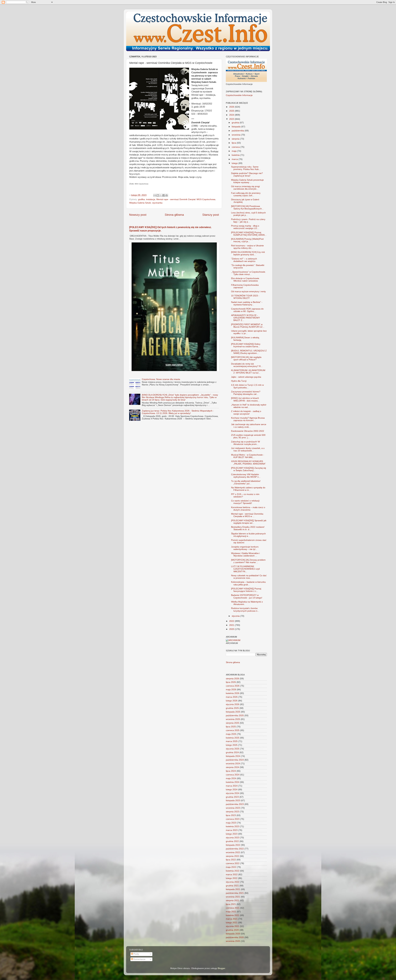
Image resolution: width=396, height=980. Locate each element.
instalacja (150, 199)
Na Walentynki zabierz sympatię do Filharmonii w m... (248, 488)
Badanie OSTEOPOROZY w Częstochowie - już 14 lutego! (246, 596)
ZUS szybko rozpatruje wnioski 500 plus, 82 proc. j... (248, 436)
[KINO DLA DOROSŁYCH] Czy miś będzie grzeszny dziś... (248, 253)
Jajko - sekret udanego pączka (246, 377)
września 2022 (233, 852)
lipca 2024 (231, 771)
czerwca (236, 147)
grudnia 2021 (232, 886)
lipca (234, 143)
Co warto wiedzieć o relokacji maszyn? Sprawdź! (245, 502)
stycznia (236, 616)
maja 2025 (231, 734)
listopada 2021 (233, 889)
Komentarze (139, 959)
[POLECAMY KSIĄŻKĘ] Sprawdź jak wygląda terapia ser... (248, 521)
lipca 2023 (231, 815)
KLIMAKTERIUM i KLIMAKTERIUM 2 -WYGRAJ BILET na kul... (248, 371)
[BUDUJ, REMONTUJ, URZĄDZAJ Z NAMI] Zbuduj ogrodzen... (249, 352)
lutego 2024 (231, 789)
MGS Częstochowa (206, 199)
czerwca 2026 (232, 686)
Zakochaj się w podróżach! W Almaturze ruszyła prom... (245, 443)
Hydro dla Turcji (238, 381)
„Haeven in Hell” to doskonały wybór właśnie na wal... (248, 406)
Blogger (221, 968)
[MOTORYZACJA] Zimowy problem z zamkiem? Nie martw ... (248, 561)
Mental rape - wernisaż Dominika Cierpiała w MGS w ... (247, 515)
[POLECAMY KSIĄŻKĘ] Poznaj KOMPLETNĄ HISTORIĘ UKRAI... (249, 233)
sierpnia (236, 139)
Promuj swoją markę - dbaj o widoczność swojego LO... (245, 227)
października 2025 (235, 715)
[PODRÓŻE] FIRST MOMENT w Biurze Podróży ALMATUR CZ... (247, 325)
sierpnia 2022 (232, 856)
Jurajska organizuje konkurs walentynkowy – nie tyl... (244, 548)
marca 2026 (232, 697)
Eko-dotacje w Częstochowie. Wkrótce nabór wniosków (245, 279)
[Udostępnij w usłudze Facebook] (163, 195)
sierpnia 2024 (232, 767)
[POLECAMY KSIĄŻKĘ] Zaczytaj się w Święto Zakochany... (248, 469)
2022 (232, 621)
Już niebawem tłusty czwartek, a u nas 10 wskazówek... (248, 449)
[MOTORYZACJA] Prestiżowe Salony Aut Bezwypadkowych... (247, 207)
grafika (141, 199)
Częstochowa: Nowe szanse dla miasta (161, 379)
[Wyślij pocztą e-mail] (154, 195)
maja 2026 (231, 689)
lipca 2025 (231, 726)
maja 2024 (231, 778)
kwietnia (236, 155)
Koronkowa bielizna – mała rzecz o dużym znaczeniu (248, 508)
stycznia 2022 (232, 882)
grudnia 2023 (232, 797)
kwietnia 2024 (232, 782)
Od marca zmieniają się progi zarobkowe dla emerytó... (245, 187)
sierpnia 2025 (232, 723)
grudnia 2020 (232, 930)
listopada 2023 (233, 800)
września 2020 (233, 941)
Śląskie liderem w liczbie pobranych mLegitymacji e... (248, 534)
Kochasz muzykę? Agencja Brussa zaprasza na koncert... (248, 419)
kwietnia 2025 (232, 738)
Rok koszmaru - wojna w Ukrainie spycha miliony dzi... (247, 246)
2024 (232, 115)
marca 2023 (232, 830)
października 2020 (235, 937)
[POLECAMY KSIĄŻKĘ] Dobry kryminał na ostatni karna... (245, 345)
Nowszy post (137, 214)
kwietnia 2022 (232, 871)
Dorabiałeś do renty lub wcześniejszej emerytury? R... (247, 365)
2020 (232, 629)
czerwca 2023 (232, 819)
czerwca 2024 (232, 775)
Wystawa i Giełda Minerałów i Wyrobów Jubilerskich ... (245, 554)
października (238, 130)
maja (234, 151)
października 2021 (235, 893)
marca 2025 (232, 741)
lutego (235, 163)
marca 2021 (232, 919)
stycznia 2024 (232, 793)
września (236, 135)
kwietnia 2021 (232, 915)
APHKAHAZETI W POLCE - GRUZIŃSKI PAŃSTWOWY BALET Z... (245, 317)
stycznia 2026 (232, 704)
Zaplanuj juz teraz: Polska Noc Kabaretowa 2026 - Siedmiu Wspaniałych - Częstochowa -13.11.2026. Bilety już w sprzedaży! (178, 412)
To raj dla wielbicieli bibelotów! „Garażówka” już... (245, 482)
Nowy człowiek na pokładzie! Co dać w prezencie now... (249, 576)
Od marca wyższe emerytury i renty (248, 291)
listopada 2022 (233, 845)
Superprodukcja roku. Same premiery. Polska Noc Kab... (245, 168)
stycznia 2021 (232, 926)
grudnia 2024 (232, 752)
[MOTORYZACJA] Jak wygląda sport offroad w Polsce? (246, 358)
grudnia (236, 122)
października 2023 (235, 804)
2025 (232, 111)
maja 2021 (231, 911)
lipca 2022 (231, 860)
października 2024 (235, 760)
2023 (232, 119)
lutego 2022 (231, 878)
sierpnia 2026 (232, 678)
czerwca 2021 (232, 908)
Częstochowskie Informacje (239, 95)
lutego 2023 (231, 834)
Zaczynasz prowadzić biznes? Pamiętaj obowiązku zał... (245, 392)
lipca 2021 (231, 904)
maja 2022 (231, 867)
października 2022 (235, 849)
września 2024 (233, 763)
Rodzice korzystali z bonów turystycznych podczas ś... (245, 609)
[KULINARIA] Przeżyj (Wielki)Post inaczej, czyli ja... (247, 240)
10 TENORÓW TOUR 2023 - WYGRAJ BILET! (245, 297)
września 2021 (233, 897)
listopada (236, 126)
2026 (232, 107)
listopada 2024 (233, 756)
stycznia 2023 (232, 837)
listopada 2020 (233, 934)
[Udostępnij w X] (160, 195)
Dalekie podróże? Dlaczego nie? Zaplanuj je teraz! (247, 174)
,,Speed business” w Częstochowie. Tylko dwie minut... (248, 273)
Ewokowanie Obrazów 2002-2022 (247, 431)
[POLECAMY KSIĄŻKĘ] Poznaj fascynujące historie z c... (246, 590)
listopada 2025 (233, 712)
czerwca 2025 (232, 730)
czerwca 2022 (232, 863)
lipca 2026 (231, 682)
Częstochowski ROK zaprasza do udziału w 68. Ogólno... (247, 310)
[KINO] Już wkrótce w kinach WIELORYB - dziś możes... (245, 399)
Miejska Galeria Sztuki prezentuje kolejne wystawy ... (247, 181)
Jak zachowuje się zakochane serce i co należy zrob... (248, 425)
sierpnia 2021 (232, 900)
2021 (232, 625)
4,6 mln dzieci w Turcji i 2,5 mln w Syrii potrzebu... (247, 386)
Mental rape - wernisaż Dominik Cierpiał (175, 199)
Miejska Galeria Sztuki (140, 203)
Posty (136, 954)
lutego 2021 (231, 922)
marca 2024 (232, 786)
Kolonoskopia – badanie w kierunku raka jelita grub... (248, 583)
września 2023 (233, 808)
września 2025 (233, 719)
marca (235, 159)
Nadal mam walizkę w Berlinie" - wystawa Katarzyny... (246, 303)
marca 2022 (232, 874)
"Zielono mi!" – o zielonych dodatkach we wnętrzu (244, 260)
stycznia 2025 (232, 749)
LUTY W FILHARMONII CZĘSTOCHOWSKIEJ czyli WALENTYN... (245, 569)
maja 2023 (231, 823)
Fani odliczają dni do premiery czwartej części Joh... (245, 194)
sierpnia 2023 (232, 811)
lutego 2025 (231, 745)
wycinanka (157, 203)
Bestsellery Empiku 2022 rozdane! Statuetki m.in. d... (248, 528)
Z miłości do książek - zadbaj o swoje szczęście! (246, 412)
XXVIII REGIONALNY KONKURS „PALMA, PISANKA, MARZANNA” (248, 462)
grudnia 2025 (232, 708)
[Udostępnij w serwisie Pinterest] (166, 195)
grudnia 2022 (232, 841)
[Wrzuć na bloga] (157, 195)
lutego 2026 (231, 701)
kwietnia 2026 (232, 693)
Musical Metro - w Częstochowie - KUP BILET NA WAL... (247, 456)
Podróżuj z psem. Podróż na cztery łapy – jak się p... (248, 220)
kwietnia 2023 (232, 826)
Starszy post (210, 214)
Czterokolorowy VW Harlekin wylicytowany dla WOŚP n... (245, 475)
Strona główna (174, 214)
